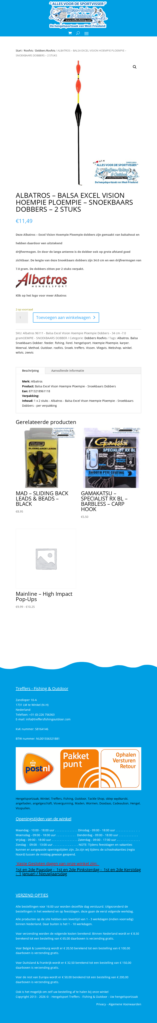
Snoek (69, 348)
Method (33, 348)
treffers (79, 348)
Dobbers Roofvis (45, 50)
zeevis (29, 352)
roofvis (58, 348)
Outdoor (46, 348)
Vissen (90, 348)
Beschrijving (30, 370)
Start (19, 50)
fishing (59, 343)
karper (124, 343)
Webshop (114, 348)
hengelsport (82, 343)
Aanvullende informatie (67, 370)
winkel (127, 348)
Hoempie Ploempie (105, 343)
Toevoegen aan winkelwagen (63, 317)
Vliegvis (101, 348)
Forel (69, 343)
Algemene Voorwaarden (125, 1004)
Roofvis (28, 50)
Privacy (101, 1004)
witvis (20, 352)
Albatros (123, 338)
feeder (48, 343)
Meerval (21, 348)
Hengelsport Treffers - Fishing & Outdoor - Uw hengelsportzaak (95, 997)
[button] (134, 67)
